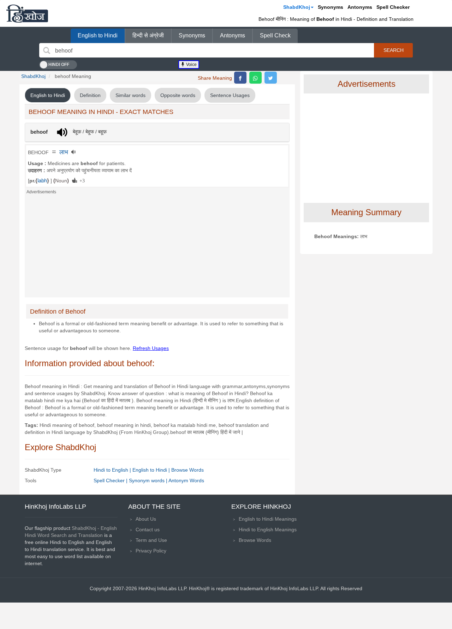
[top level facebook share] (240, 78)
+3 (81, 180)
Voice (191, 64)
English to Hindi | (151, 470)
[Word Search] (46, 50)
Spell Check (275, 35)
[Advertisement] (157, 248)
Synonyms (330, 7)
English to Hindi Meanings (268, 519)
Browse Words (187, 470)
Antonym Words (186, 480)
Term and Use (151, 540)
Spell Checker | (111, 480)
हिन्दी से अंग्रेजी (148, 35)
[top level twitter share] (270, 78)
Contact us (148, 529)
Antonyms (359, 7)
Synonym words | (148, 480)
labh (42, 180)
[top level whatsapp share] (255, 78)
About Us (146, 519)
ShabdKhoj (296, 7)
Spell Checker (393, 7)
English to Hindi (98, 35)
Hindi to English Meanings (268, 529)
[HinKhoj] (27, 13)
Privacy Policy (151, 551)
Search (393, 50)
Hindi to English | (113, 470)
